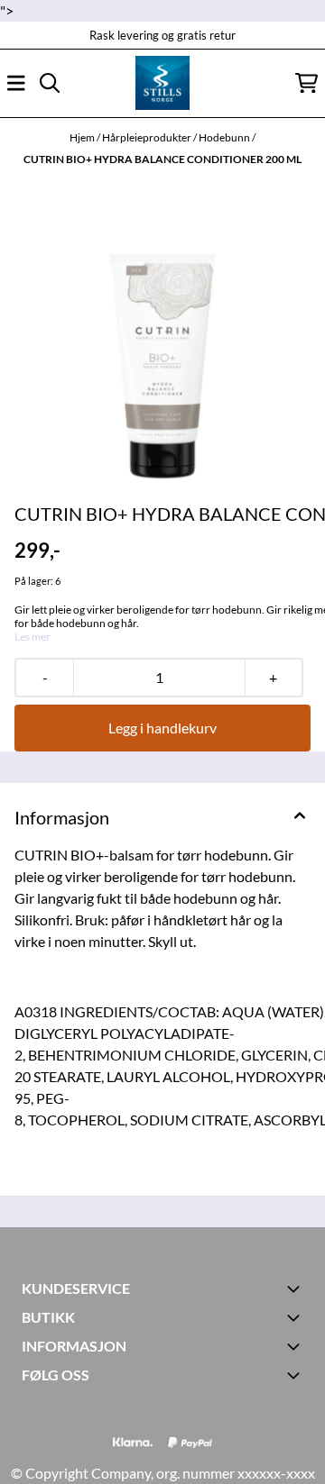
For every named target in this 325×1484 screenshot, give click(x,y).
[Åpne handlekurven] (306, 83)
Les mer (32, 636)
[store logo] (162, 83)
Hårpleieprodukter (147, 137)
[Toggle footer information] (296, 1288)
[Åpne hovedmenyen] (16, 83)
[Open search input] (50, 83)
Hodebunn (225, 137)
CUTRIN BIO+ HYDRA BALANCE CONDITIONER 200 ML (162, 159)
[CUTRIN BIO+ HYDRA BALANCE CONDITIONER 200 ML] (162, 337)
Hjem (83, 137)
